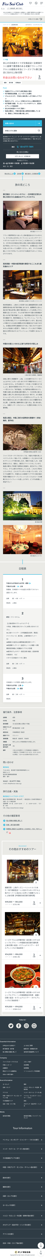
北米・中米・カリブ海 (9, 1104)
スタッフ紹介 (27, 1062)
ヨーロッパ (6, 1084)
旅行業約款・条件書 (8, 1049)
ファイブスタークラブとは (10, 1062)
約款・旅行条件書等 (12, 825)
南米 (25, 1101)
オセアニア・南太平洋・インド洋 (32, 1105)
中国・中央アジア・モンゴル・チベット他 (12, 1097)
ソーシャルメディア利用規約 (32, 1071)
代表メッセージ (7, 1065)
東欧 (25, 1084)
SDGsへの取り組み (8, 1074)
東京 (22, 146)
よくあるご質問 (28, 1045)
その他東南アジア (8, 1101)
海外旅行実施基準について (31, 1052)
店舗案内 (5, 1068)
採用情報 (26, 1068)
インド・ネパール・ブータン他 (32, 1092)
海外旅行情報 (6, 1116)
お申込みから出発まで (9, 1045)
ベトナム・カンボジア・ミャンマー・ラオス (32, 1097)
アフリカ (5, 1092)
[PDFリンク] (9, 832)
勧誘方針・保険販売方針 (31, 1049)
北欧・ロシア (6, 1087)
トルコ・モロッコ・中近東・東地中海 (32, 1088)
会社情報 (26, 1065)
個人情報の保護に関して (14, 820)
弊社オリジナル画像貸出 (10, 1071)
